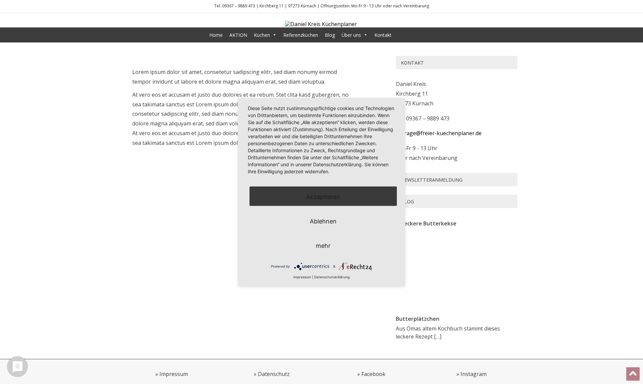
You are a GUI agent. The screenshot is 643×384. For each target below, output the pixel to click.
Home (216, 35)
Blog (330, 35)
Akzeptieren (323, 196)
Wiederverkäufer (416, 35)
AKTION (238, 35)
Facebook (373, 374)
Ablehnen (323, 220)
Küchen (262, 35)
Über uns (351, 35)
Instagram (473, 374)
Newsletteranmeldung (431, 180)
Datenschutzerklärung (332, 277)
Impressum (173, 374)
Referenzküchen (300, 35)
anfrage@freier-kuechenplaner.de (439, 133)
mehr (323, 245)
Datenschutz (274, 374)
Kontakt (382, 35)
